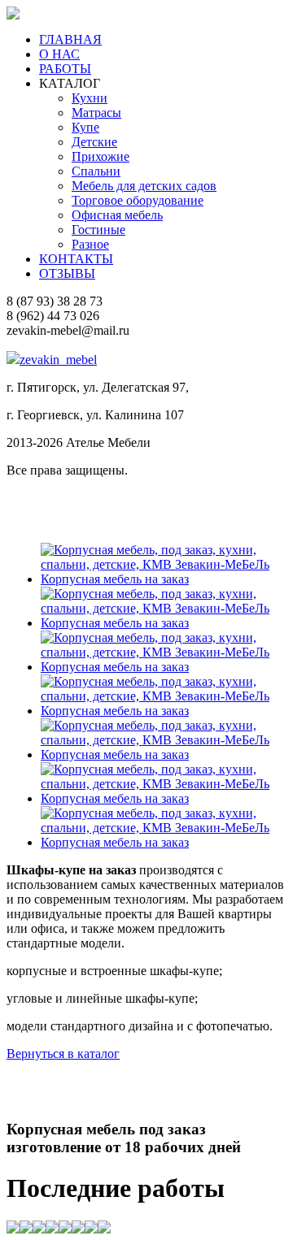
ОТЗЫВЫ (67, 273)
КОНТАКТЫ (76, 259)
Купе (85, 127)
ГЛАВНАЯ (70, 39)
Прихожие (100, 156)
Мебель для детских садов (144, 186)
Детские (94, 142)
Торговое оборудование (137, 200)
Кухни (89, 98)
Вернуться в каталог (63, 1053)
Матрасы (96, 112)
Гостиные (98, 229)
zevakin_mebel (58, 359)
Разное (90, 244)
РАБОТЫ (65, 69)
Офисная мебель (117, 215)
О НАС (59, 54)
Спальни (96, 171)
